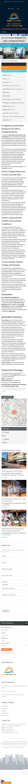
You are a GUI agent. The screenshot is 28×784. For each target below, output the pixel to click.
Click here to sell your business (8, 691)
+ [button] (3, 401)
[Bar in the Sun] (14, 17)
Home (2, 45)
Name (4, 556)
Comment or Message (8, 595)
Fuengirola (9, 45)
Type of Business (5, 643)
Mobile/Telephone (7, 569)
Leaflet (12, 425)
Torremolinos (5, 715)
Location (3, 633)
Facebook (6, 432)
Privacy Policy (15, 732)
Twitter (4, 435)
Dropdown (5, 582)
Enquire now (6, 611)
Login (18, 8)
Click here (4, 694)
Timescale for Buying (8, 588)
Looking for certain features (8, 652)
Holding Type (4, 638)
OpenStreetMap (18, 425)
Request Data (8, 732)
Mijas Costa (5, 713)
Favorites (12, 8)
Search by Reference (6, 627)
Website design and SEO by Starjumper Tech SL (14, 747)
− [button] (3, 403)
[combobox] (13, 635)
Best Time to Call (7, 575)
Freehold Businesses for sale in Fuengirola (12, 471)
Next (26, 53)
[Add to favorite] (1, 49)
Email (5, 442)
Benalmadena (5, 706)
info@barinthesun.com (17, 1)
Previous (1, 53)
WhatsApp (6, 439)
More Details (21, 475)
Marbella (4, 710)
